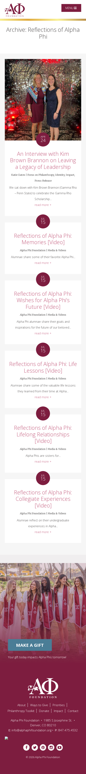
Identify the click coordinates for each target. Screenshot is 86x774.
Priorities (59, 705)
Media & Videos (57, 250)
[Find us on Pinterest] (43, 747)
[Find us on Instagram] (51, 747)
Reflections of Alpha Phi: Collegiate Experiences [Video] (43, 499)
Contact (73, 711)
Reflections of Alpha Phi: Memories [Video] (43, 239)
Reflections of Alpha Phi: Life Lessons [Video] (43, 367)
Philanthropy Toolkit (21, 711)
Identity (60, 174)
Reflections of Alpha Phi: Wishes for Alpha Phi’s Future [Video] (43, 300)
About (21, 705)
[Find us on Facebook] (26, 747)
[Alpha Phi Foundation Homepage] (43, 688)
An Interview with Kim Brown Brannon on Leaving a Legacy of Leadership (43, 160)
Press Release (43, 180)
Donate (44, 711)
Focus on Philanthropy (40, 174)
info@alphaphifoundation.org (31, 730)
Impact (70, 174)
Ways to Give (39, 705)
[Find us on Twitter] (34, 747)
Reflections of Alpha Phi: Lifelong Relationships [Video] (43, 434)
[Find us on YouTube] (59, 747)
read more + (43, 205)
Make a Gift (30, 645)
